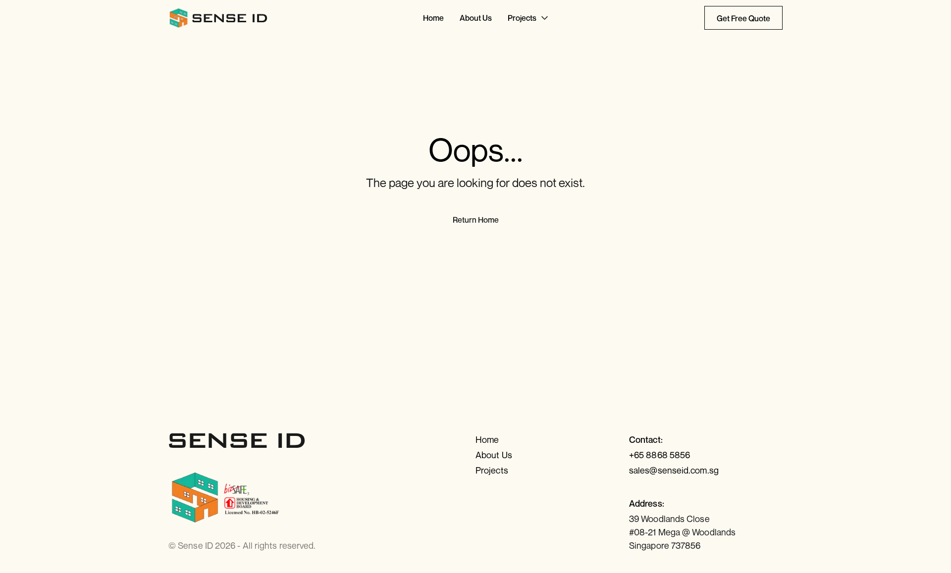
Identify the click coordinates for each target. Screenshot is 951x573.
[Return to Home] (218, 18)
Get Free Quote (743, 18)
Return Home (476, 220)
